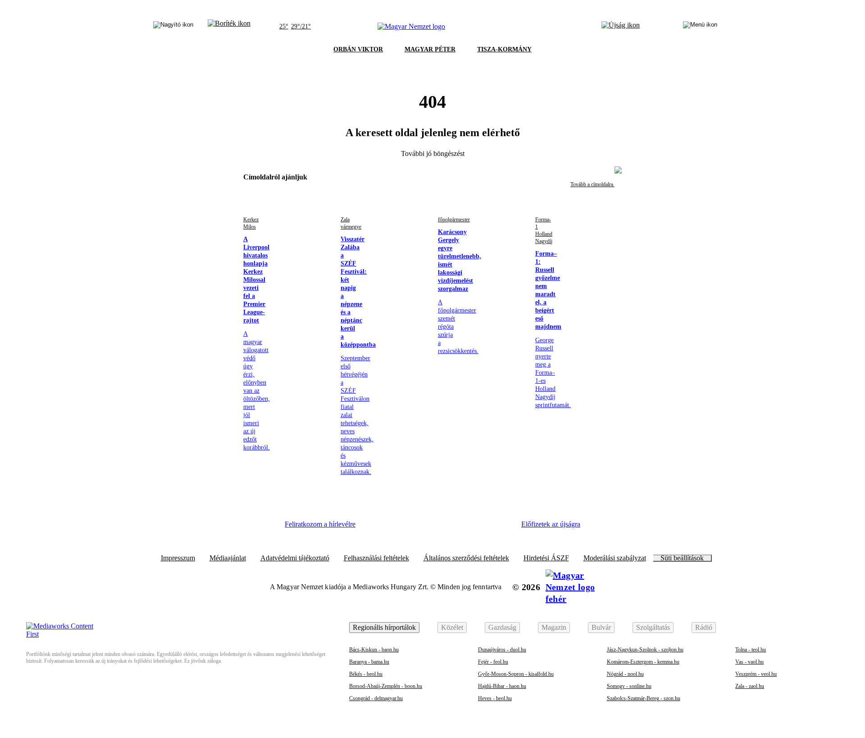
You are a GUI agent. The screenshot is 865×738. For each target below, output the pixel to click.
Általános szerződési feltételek (466, 558)
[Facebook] (376, 527)
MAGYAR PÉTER (430, 49)
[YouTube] (475, 527)
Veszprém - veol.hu (756, 674)
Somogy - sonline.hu (629, 686)
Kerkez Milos (251, 223)
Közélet (452, 627)
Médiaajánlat (227, 558)
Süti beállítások (682, 558)
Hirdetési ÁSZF (546, 558)
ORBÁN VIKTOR (358, 49)
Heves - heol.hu (495, 698)
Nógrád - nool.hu (625, 674)
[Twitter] (426, 527)
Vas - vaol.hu (749, 662)
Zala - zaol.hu (749, 686)
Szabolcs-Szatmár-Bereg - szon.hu (643, 698)
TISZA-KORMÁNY (504, 49)
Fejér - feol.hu (493, 662)
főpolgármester (454, 219)
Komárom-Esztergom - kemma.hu (643, 662)
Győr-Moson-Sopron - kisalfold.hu (516, 674)
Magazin (554, 627)
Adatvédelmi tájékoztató (294, 558)
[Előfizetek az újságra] (621, 26)
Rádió (703, 627)
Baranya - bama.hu (369, 662)
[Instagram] (401, 527)
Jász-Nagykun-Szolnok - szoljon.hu (645, 649)
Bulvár (601, 627)
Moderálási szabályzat (614, 558)
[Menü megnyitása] (700, 26)
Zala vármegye (351, 223)
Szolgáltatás (653, 627)
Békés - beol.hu (365, 674)
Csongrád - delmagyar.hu (376, 698)
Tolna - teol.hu (750, 649)
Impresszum (178, 558)
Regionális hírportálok (384, 627)
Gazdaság (502, 627)
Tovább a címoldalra (592, 184)
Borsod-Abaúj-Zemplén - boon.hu (385, 686)
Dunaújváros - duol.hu (502, 649)
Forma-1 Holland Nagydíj (543, 230)
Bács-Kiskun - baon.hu (374, 649)
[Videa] (450, 527)
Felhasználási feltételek (376, 558)
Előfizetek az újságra (550, 524)
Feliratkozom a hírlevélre (320, 524)
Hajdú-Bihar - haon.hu (502, 686)
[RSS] (500, 527)
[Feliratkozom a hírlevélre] (229, 27)
